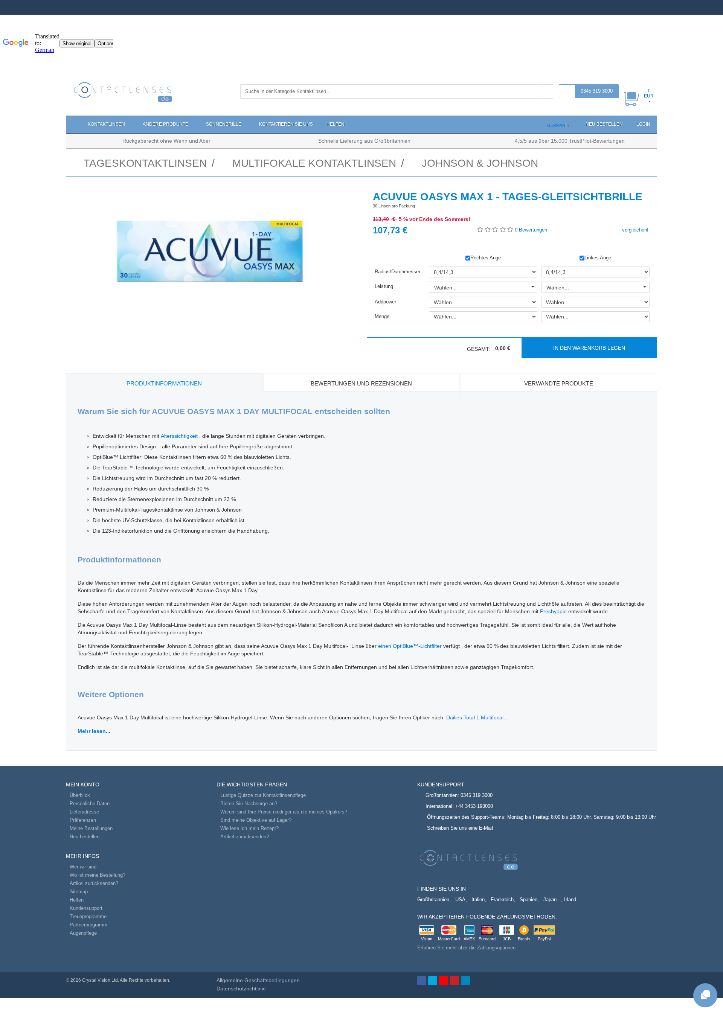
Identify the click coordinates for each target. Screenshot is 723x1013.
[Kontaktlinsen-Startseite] (123, 91)
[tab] (164, 382)
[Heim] (73, 124)
